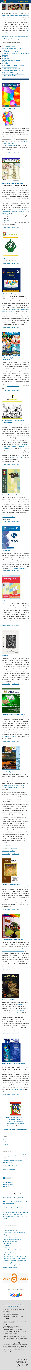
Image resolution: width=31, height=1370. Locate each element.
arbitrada (21, 1004)
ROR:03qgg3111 (12, 145)
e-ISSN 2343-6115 (7, 220)
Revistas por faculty (8, 1186)
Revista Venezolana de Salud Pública (12, 70)
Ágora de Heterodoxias (8, 46)
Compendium (7, 1243)
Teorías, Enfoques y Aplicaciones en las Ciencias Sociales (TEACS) (13, 74)
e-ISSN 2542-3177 (16, 457)
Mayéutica (5, 655)
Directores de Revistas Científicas (15, 1123)
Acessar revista (6, 153)
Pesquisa (24, 39)
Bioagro (4, 50)
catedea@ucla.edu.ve (13, 386)
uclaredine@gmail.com (8, 851)
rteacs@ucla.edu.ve (16, 1089)
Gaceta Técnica (6, 58)
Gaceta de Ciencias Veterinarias (11, 60)
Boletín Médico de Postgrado (10, 51)
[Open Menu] (1, 1)
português (6, 1144)
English (5, 1139)
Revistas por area (8, 1184)
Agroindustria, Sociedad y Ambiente (12, 48)
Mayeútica (5, 63)
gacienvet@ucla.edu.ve (8, 517)
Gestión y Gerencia (7, 62)
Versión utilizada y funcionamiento (13, 1197)
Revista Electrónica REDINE (9, 67)
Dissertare (5, 56)
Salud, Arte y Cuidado (8, 72)
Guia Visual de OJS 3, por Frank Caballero (14, 1208)
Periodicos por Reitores (21, 36)
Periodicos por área (8, 36)
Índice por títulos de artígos (12, 39)
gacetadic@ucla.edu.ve (20, 568)
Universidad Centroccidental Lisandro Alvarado (14, 143)
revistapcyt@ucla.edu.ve (9, 736)
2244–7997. (8, 846)
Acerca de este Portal (9, 1169)
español (5, 1142)
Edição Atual (15, 153)
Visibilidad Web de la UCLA (10, 1166)
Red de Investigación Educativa (11, 772)
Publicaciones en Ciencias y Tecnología (13, 65)
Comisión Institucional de (15, 1121)
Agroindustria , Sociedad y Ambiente (14, 1233)
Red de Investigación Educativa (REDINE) (15, 1260)
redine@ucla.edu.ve (13, 849)
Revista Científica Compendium (11, 68)
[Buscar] (7, 1179)
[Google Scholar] (15, 1295)
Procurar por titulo (8, 1182)
